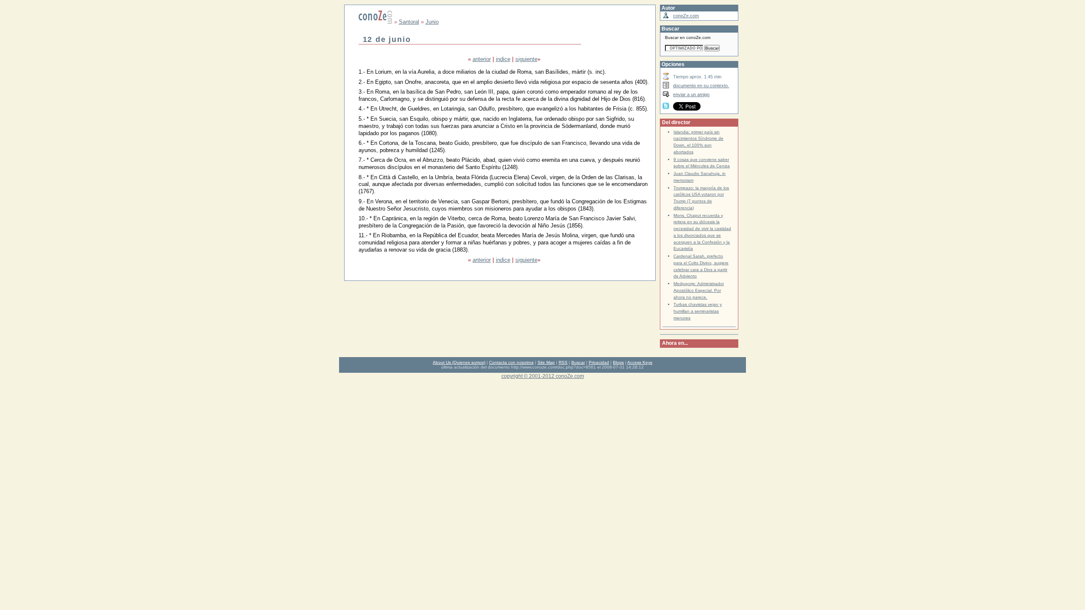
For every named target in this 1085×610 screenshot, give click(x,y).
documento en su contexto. (701, 85)
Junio (432, 22)
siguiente (526, 59)
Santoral (409, 22)
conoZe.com (686, 15)
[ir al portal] (375, 22)
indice (503, 59)
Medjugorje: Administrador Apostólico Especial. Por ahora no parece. (698, 290)
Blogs (618, 362)
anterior (482, 59)
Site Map (546, 362)
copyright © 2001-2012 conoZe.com (542, 376)
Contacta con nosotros (511, 362)
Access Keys (639, 362)
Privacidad (599, 362)
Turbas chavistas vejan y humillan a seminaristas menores (697, 311)
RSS (563, 362)
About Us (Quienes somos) (459, 362)
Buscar (578, 362)
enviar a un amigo (691, 94)
